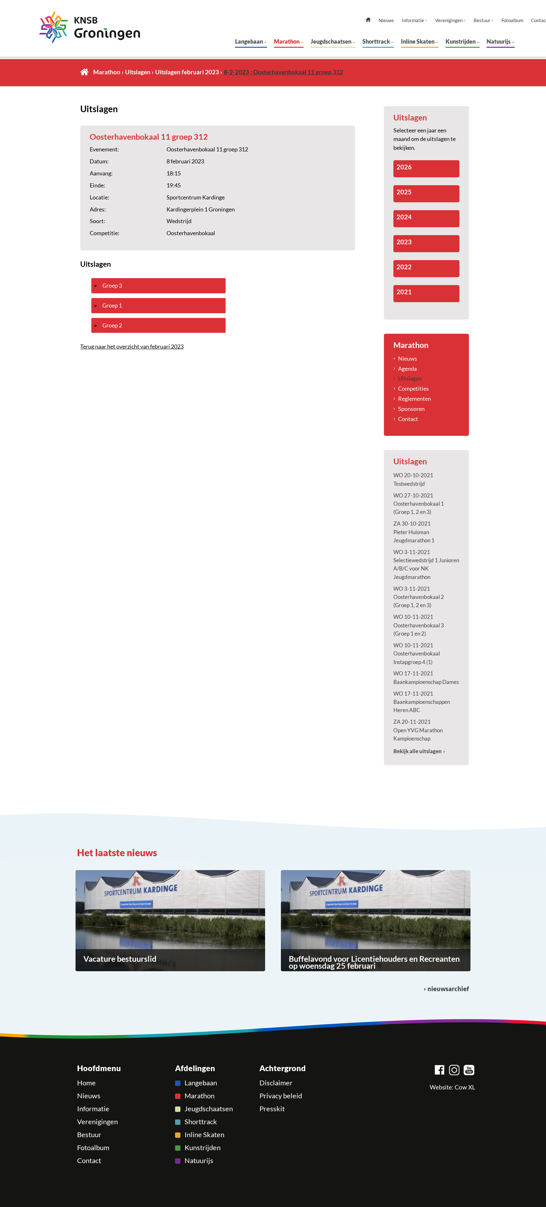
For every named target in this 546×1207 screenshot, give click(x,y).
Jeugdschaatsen (331, 41)
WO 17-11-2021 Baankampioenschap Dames (426, 677)
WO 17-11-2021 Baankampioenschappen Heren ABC (421, 702)
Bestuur (482, 20)
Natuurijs (499, 41)
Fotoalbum (512, 20)
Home (84, 72)
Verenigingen (449, 20)
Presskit (272, 1109)
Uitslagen (137, 72)
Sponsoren (411, 408)
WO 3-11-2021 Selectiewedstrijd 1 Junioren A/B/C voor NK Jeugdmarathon (426, 564)
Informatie (413, 20)
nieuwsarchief (448, 988)
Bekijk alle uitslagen (417, 751)
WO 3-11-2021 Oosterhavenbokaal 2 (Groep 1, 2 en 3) (418, 597)
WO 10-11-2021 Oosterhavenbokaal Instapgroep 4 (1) (416, 653)
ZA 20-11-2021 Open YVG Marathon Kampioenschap (418, 730)
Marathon (287, 41)
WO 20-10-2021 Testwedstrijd (413, 479)
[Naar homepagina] (89, 27)
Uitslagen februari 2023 (187, 72)
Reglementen (414, 398)
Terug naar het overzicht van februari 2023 (132, 346)
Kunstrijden (461, 41)
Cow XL (465, 1087)
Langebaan (249, 41)
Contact (408, 419)
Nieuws (386, 20)
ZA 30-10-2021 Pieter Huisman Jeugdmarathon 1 (413, 532)
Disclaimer (276, 1083)
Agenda (407, 368)
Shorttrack (376, 41)
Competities (413, 388)
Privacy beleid (280, 1096)
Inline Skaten (417, 41)
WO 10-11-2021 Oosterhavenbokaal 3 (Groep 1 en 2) (418, 625)
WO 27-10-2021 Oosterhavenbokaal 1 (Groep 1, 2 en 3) (418, 503)
